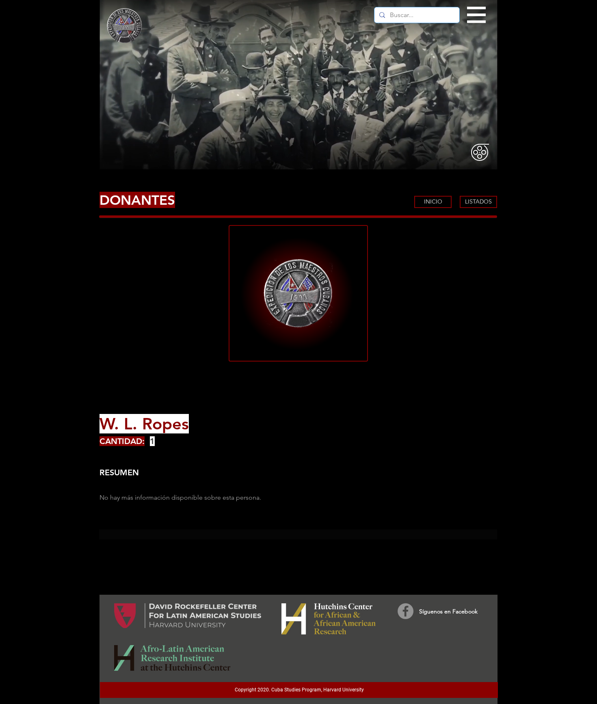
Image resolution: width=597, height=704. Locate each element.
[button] (476, 15)
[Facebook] (405, 611)
